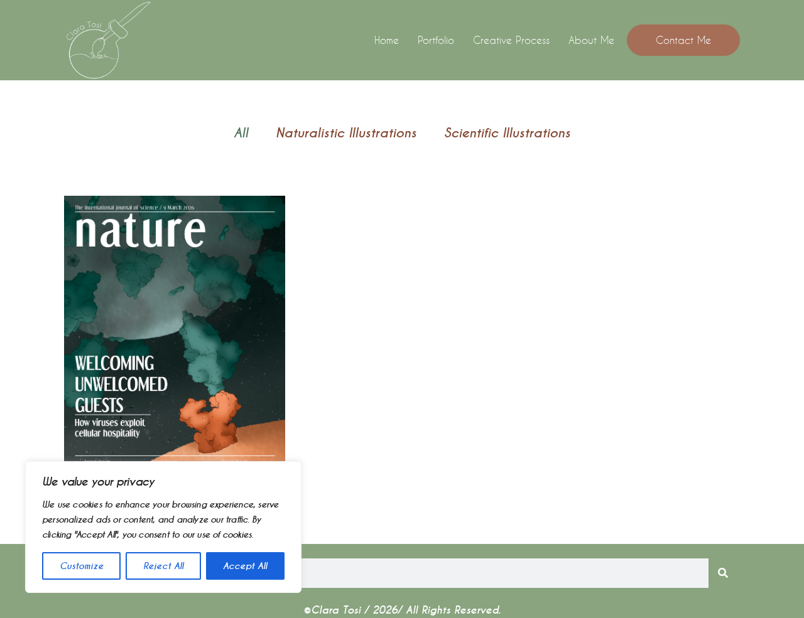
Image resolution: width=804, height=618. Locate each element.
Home (386, 40)
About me (591, 40)
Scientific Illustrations (507, 133)
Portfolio (436, 40)
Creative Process (511, 40)
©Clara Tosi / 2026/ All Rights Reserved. (402, 610)
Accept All (245, 566)
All (241, 133)
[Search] (723, 573)
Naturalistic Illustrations (346, 133)
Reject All (163, 566)
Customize (82, 566)
